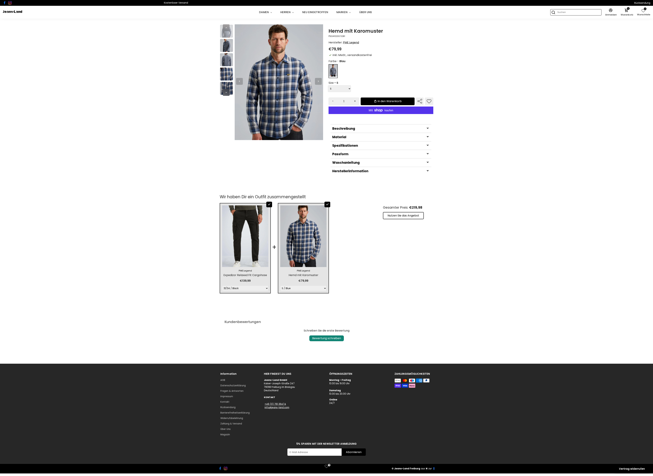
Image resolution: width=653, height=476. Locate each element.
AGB (222, 380)
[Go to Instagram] (10, 3)
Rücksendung (642, 3)
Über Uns (365, 12)
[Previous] (226, 27)
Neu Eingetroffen (315, 12)
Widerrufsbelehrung (231, 418)
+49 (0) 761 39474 (275, 404)
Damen (264, 12)
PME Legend (351, 42)
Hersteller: (336, 42)
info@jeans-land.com (277, 407)
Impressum (226, 396)
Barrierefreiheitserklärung (235, 412)
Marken (341, 12)
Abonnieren (354, 452)
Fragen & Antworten (232, 391)
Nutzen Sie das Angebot (403, 215)
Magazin (225, 434)
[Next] (226, 92)
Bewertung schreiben (326, 338)
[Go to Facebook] (4, 3)
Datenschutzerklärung (233, 385)
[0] (326, 466)
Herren (285, 12)
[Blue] (333, 76)
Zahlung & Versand (231, 423)
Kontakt (224, 402)
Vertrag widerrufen (632, 469)
